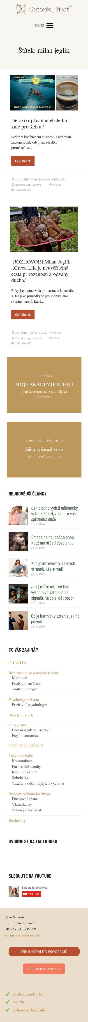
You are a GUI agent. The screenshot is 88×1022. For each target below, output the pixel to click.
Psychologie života (24, 699)
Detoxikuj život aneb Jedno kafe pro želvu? (40, 123)
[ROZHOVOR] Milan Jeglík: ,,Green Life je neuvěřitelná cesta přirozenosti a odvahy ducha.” (41, 271)
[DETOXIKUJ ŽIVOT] (44, 10)
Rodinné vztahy (24, 771)
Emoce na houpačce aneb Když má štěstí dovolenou (52, 539)
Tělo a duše (18, 724)
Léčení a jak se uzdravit (31, 729)
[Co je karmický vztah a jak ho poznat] (18, 620)
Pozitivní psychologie (29, 704)
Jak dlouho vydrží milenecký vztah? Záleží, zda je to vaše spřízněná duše (54, 513)
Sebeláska (20, 777)
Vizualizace (21, 804)
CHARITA (17, 662)
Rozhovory (17, 820)
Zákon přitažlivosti (27, 810)
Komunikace (22, 760)
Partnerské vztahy (26, 766)
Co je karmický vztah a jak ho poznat (55, 618)
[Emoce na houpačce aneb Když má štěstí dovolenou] (18, 541)
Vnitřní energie (24, 688)
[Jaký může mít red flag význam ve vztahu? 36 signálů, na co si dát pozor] (18, 593)
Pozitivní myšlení (26, 683)
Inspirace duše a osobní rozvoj (33, 672)
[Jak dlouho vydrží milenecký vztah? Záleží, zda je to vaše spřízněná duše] (18, 515)
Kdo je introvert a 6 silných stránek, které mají (53, 566)
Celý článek (23, 160)
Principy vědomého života (30, 793)
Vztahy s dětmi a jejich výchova (38, 783)
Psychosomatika (25, 735)
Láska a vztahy (21, 755)
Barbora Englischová (28, 184)
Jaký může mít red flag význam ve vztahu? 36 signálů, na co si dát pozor (52, 592)
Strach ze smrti (21, 715)
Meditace (19, 677)
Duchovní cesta (24, 798)
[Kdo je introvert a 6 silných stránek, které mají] (18, 567)
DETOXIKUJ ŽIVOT (26, 745)
